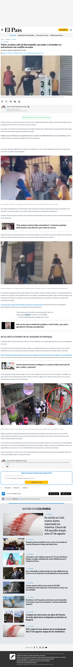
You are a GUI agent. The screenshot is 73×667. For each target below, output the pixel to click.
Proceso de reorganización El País (27, 662)
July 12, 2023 (45, 317)
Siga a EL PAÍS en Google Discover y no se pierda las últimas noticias (23, 53)
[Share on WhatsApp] (10, 101)
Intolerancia (16, 487)
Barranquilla (8, 487)
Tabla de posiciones (56, 35)
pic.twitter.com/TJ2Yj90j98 (38, 314)
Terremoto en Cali (42, 35)
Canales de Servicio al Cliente (36, 655)
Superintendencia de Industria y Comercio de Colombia (33, 661)
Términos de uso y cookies (58, 657)
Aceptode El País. (20, 478)
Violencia (25, 487)
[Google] (53, 493)
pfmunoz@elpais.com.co (46, 664)
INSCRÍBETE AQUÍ (36, 482)
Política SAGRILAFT (22, 659)
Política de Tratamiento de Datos (19, 478)
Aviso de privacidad (43, 657)
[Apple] (66, 493)
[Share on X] (6, 101)
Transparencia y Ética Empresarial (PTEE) (41, 659)
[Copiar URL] (19, 101)
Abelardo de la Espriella (26, 35)
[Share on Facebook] (2, 101)
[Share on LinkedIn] (15, 101)
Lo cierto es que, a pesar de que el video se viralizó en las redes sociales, (22, 304)
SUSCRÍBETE (63, 30)
